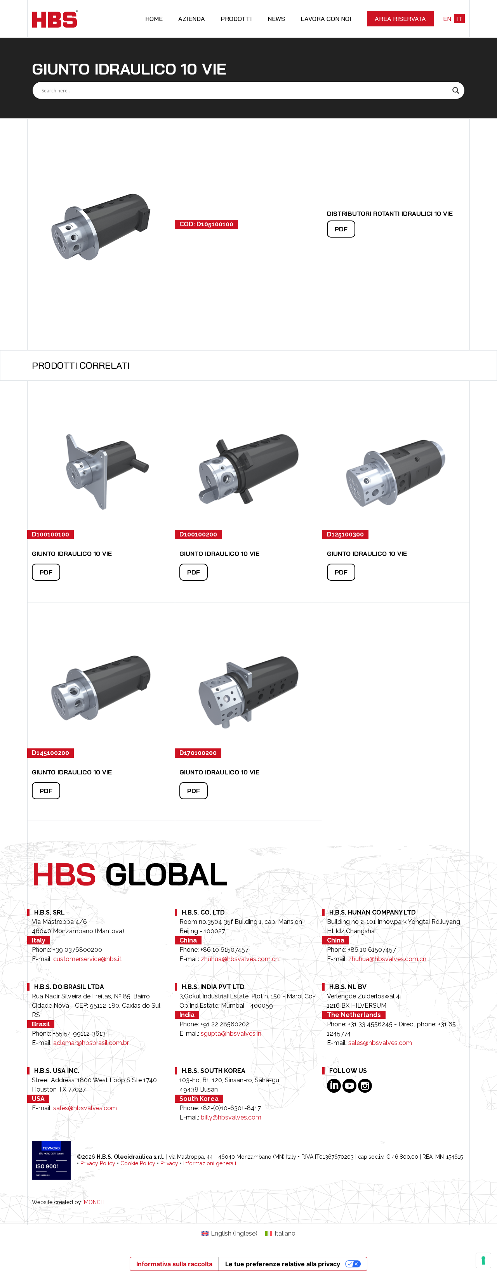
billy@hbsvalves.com (231, 1117)
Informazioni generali (209, 1163)
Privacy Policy (97, 1163)
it (459, 19)
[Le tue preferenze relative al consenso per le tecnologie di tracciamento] (483, 1260)
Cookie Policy (137, 1163)
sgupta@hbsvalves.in (231, 1033)
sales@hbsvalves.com (380, 1043)
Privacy (169, 1163)
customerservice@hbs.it (87, 959)
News (276, 19)
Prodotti (236, 19)
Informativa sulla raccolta (174, 1264)
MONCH (94, 1202)
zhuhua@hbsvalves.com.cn (240, 959)
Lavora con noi (326, 19)
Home (154, 19)
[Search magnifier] (455, 90)
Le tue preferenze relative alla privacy (282, 1264)
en (447, 19)
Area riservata (400, 19)
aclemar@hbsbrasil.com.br (91, 1043)
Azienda (191, 19)
